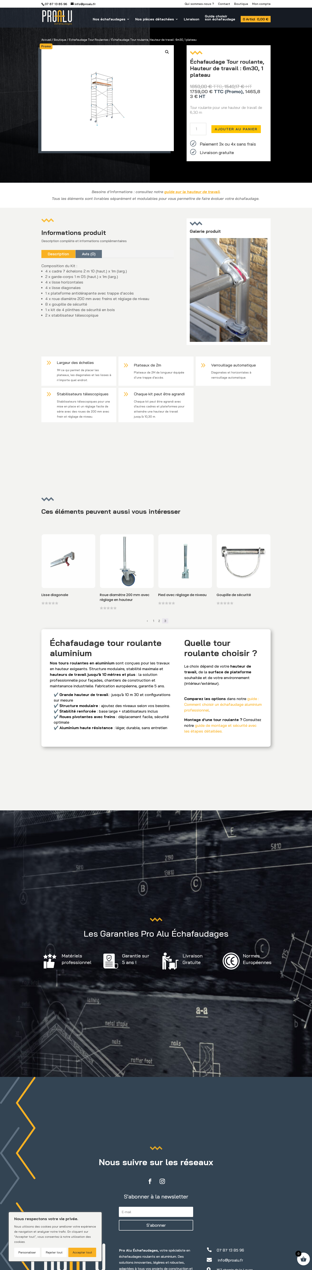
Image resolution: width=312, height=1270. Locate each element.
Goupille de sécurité (233, 594)
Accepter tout (82, 1252)
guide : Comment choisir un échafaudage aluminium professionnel (223, 704)
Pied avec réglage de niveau (182, 594)
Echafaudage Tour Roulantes (88, 39)
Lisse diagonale (54, 594)
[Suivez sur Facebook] (150, 1181)
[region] (55, 1237)
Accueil (46, 39)
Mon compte (261, 4)
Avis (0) (89, 253)
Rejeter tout (54, 1252)
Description (58, 253)
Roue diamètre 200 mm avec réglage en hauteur (124, 597)
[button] (167, 52)
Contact (224, 4)
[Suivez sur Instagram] (162, 1181)
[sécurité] (228, 341)
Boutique (241, 4)
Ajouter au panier (236, 129)
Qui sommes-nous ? (199, 4)
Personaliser (27, 1252)
